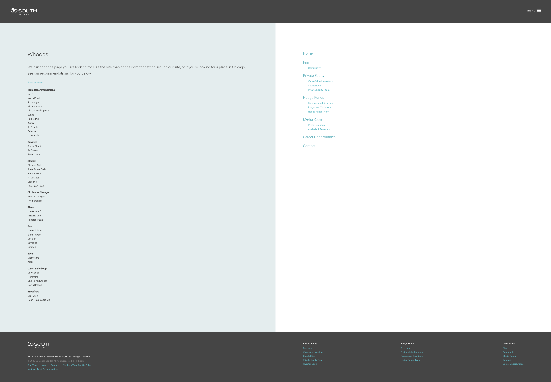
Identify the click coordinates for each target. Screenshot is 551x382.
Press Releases (316, 125)
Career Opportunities (319, 137)
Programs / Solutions (319, 107)
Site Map (32, 365)
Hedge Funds (313, 97)
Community (314, 68)
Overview (307, 348)
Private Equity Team (319, 89)
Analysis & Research (319, 129)
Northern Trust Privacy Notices (43, 369)
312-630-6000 (35, 356)
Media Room (313, 119)
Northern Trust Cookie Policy (77, 365)
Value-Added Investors (320, 81)
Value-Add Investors (313, 352)
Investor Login (310, 364)
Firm (306, 62)
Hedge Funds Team (318, 111)
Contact (309, 146)
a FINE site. (78, 360)
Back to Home (35, 82)
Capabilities (314, 85)
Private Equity (313, 76)
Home (308, 53)
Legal (43, 365)
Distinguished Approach (321, 103)
